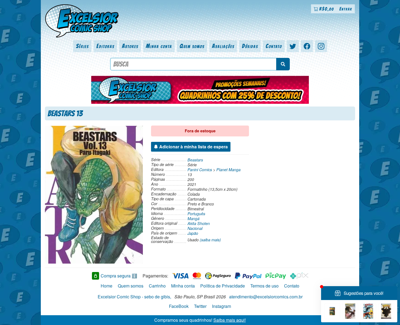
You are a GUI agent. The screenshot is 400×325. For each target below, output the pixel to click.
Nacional (194, 228)
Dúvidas (250, 46)
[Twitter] (293, 46)
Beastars (195, 159)
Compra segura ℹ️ (119, 276)
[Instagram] (321, 46)
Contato (274, 46)
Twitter (200, 306)
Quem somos (192, 46)
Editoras (105, 46)
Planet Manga (228, 169)
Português (196, 213)
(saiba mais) (210, 239)
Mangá (193, 218)
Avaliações (223, 46)
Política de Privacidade (222, 286)
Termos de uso (264, 286)
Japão (192, 233)
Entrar (345, 8)
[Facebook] (307, 46)
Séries (82, 46)
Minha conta (159, 46)
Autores (130, 46)
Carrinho (157, 286)
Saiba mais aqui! (229, 320)
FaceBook (179, 306)
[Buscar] (283, 64)
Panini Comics (199, 169)
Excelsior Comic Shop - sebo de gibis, (134, 296)
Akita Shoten (198, 223)
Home (106, 286)
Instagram (221, 306)
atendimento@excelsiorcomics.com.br (266, 296)
